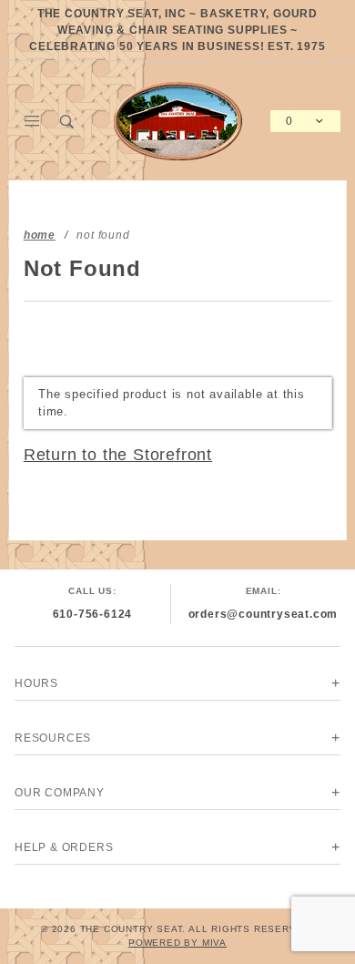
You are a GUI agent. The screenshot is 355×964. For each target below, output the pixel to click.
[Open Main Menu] (32, 121)
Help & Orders (64, 847)
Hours (36, 683)
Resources (53, 738)
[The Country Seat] (178, 120)
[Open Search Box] (68, 121)
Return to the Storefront (118, 455)
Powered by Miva (177, 943)
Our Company (60, 792)
